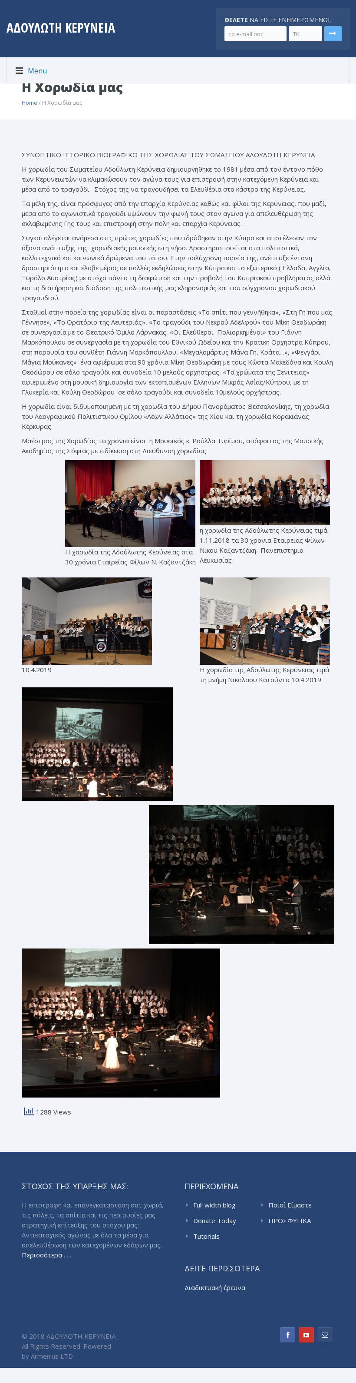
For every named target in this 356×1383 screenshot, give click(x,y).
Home (29, 102)
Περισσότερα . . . (46, 1254)
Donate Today (214, 1220)
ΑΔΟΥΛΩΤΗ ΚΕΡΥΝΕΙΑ (61, 27)
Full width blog (214, 1205)
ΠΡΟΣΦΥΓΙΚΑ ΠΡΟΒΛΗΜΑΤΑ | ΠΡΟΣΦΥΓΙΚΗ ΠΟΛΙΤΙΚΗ (294, 1221)
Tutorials (206, 1236)
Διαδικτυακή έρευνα (215, 1287)
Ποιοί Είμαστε (289, 1205)
